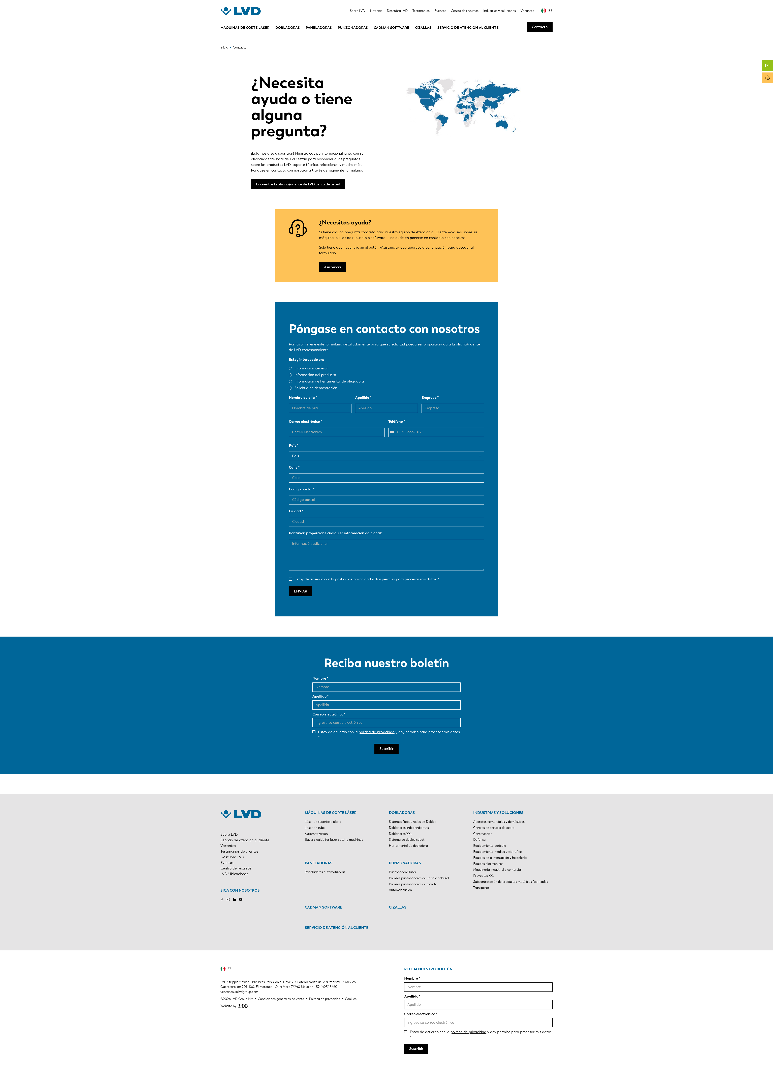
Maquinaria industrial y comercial (497, 870)
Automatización (316, 834)
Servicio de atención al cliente (468, 28)
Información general (311, 368)
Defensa (479, 840)
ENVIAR (300, 591)
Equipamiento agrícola (489, 846)
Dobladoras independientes (409, 828)
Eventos (440, 11)
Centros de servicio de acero (494, 828)
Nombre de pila (302, 397)
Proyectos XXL (483, 876)
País (292, 445)
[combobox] (393, 432)
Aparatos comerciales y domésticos (499, 822)
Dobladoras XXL (400, 834)
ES (550, 10)
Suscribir (386, 748)
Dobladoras (287, 28)
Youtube (240, 899)
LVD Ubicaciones (234, 874)
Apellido (362, 397)
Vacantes (527, 11)
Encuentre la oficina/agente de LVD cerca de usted (298, 184)
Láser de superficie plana (323, 822)
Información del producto (315, 375)
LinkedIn (234, 899)
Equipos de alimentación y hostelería (500, 858)
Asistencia (332, 267)
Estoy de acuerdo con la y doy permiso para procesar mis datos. (366, 579)
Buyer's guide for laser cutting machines (334, 840)
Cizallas (423, 28)
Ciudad (295, 511)
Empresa (429, 397)
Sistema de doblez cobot (406, 840)
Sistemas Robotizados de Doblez (412, 822)
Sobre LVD (357, 11)
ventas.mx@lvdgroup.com (239, 992)
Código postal (300, 489)
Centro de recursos (464, 11)
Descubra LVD (397, 11)
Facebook (222, 899)
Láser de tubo (315, 828)
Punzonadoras (353, 28)
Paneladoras (319, 28)
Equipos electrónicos (488, 864)
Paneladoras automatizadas (325, 872)
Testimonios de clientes (239, 851)
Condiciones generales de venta (281, 999)
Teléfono (395, 421)
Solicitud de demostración (316, 388)
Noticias (376, 11)
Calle (293, 467)
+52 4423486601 (326, 987)
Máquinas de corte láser (244, 28)
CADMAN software (391, 28)
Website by (228, 1006)
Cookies (351, 999)
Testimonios (421, 11)
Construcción (482, 834)
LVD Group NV (242, 999)
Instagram (228, 899)
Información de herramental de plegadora (329, 381)
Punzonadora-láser (402, 872)
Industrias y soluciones (499, 11)
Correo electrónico (304, 421)
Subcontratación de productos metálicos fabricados (510, 882)
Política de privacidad (324, 999)
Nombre (319, 678)
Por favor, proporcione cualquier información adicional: (335, 533)
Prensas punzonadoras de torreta (413, 884)
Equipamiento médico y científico (497, 852)
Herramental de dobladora (408, 846)
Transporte (481, 888)
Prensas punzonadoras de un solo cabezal (419, 878)
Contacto (540, 27)
